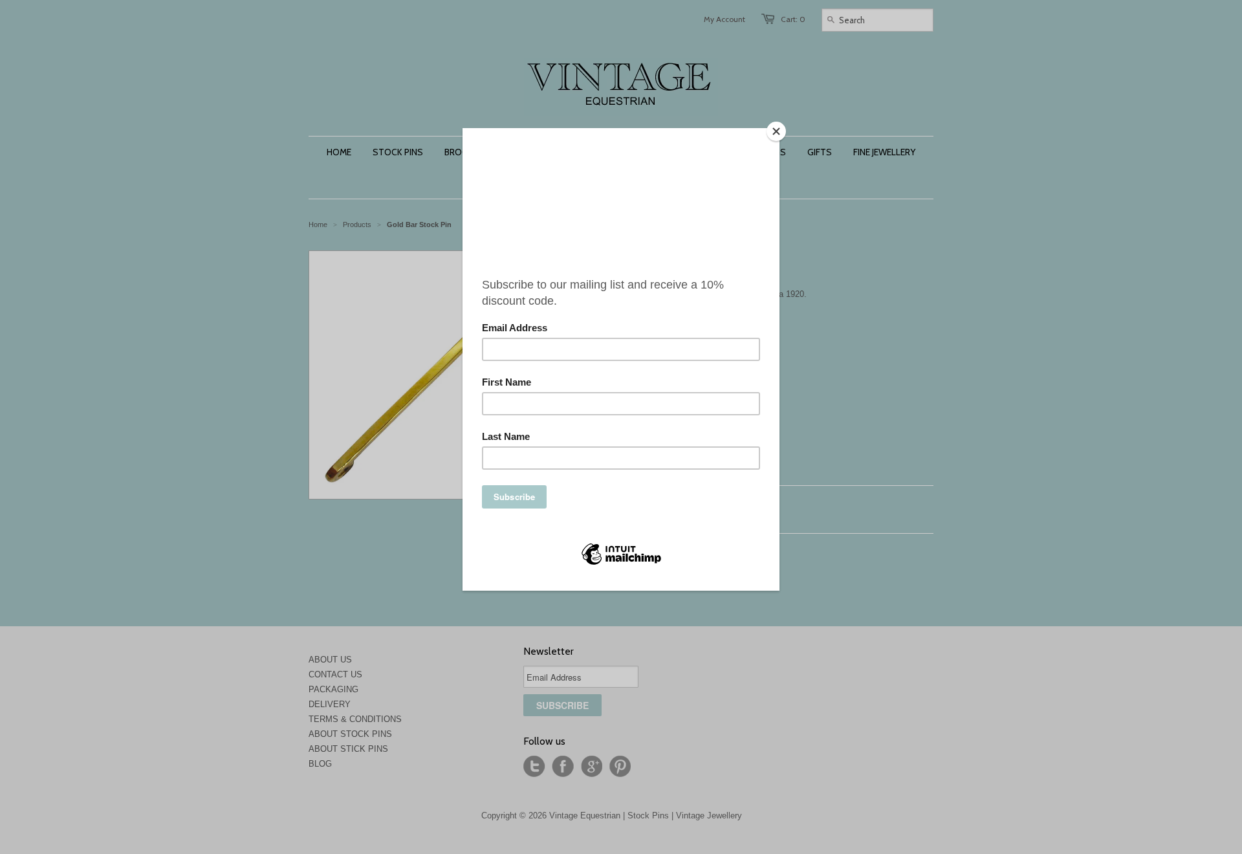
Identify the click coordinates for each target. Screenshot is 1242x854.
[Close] (776, 131)
